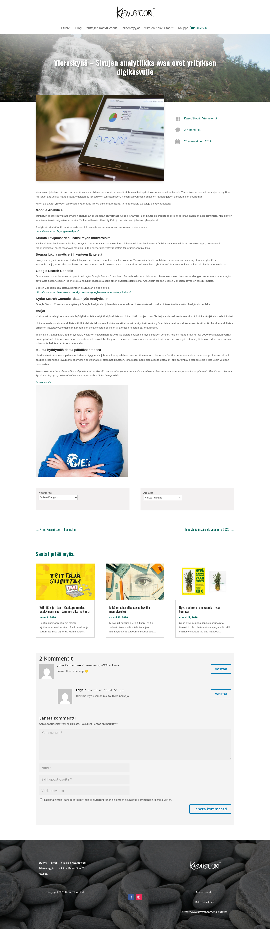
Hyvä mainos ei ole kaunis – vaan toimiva (200, 609)
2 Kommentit (192, 129)
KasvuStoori (192, 118)
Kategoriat (45, 492)
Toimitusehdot (205, 892)
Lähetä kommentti (210, 808)
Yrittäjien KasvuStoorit (101, 28)
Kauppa (183, 28)
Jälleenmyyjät (130, 28)
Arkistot (148, 492)
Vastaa (221, 668)
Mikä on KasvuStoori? (159, 28)
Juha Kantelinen (69, 665)
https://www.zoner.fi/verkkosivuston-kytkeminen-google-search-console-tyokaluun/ (83, 292)
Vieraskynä (209, 118)
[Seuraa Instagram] (139, 897)
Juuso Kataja (43, 382)
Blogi (78, 28)
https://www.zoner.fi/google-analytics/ (57, 231)
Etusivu (66, 28)
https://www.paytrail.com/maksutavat (204, 912)
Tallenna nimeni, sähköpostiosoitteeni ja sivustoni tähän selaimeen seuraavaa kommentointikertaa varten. (108, 799)
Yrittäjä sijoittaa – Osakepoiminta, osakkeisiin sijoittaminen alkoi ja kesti (64, 609)
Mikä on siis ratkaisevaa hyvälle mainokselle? (129, 609)
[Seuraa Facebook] (131, 897)
